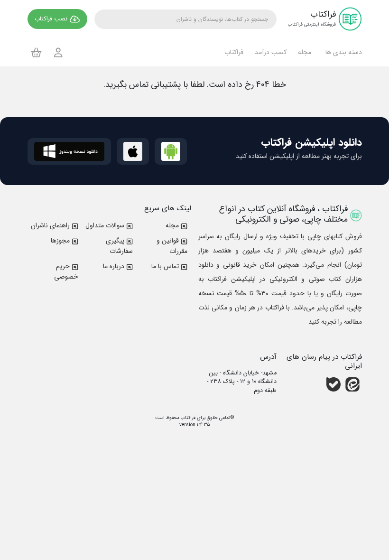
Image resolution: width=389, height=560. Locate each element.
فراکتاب (187, 417)
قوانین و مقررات (172, 245)
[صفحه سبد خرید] (36, 52)
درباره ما (113, 266)
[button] (342, 52)
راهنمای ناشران (50, 225)
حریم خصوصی (66, 271)
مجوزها (60, 240)
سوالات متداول (104, 225)
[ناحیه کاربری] (58, 52)
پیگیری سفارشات (119, 245)
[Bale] (333, 384)
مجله (172, 225)
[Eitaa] (352, 384)
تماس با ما (165, 266)
